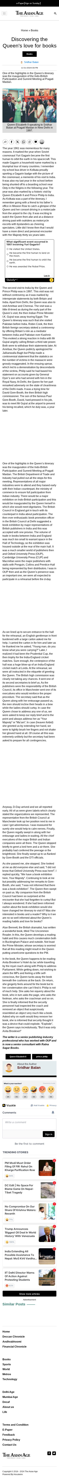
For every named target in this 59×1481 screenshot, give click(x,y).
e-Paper (20, 3)
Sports (6, 1364)
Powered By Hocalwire (12, 1474)
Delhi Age (8, 1392)
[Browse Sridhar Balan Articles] (9, 1067)
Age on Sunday (32, 3)
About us (8, 1407)
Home (6, 1331)
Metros (6, 1374)
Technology (9, 1379)
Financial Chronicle (14, 1346)
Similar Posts (13, 1304)
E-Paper (7, 1429)
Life (4, 1412)
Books (30, 54)
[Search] (55, 13)
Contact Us (9, 1444)
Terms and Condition (15, 1424)
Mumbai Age (10, 1397)
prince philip (42, 1057)
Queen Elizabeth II (18, 1057)
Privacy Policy (11, 1439)
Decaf (6, 1402)
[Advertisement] (29, 437)
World (6, 1369)
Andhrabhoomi (11, 1341)
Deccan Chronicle (13, 1336)
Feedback (8, 1434)
